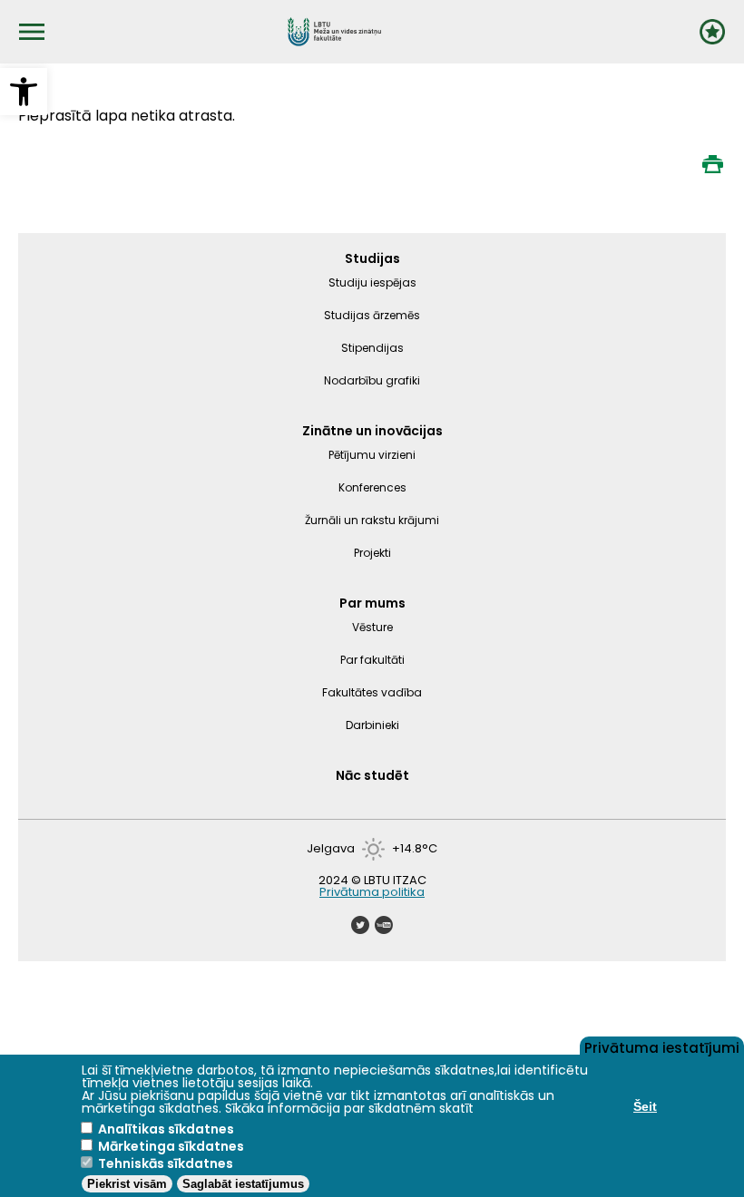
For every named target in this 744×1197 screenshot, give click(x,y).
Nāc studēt (372, 775)
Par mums (372, 603)
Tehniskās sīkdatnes (165, 1163)
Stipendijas (372, 347)
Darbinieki (372, 725)
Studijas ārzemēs (372, 315)
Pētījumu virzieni (372, 454)
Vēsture (372, 627)
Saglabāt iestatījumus (243, 1184)
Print (712, 164)
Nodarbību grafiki (372, 380)
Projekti (372, 552)
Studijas (372, 258)
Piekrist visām (127, 1184)
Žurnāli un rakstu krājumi (372, 520)
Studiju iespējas (372, 282)
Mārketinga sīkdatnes (171, 1146)
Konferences (372, 487)
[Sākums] (334, 31)
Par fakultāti (372, 659)
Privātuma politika (372, 891)
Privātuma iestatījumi (661, 1046)
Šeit (645, 1106)
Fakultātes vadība (372, 692)
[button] (23, 91)
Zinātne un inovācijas (372, 431)
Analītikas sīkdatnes (166, 1129)
